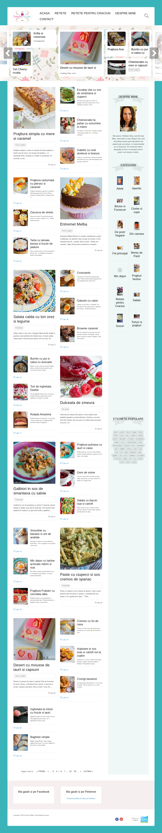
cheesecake (122, 439)
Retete (60, 13)
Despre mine (125, 13)
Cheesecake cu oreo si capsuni (138, 63)
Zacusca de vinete (41, 212)
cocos (123, 442)
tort (130, 459)
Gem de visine (86, 472)
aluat (115, 432)
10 (70, 771)
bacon (128, 432)
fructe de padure (117, 445)
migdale (122, 449)
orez (116, 452)
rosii (125, 455)
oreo (140, 449)
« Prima (41, 771)
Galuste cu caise (87, 300)
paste (139, 452)
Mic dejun (120, 276)
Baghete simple (40, 737)
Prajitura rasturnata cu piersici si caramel (42, 184)
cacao (121, 435)
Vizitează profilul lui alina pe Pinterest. (81, 798)
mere (116, 449)
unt (135, 459)
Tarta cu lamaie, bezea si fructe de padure (41, 244)
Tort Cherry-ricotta (20, 71)
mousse (129, 449)
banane (135, 432)
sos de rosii (117, 459)
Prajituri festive (136, 277)
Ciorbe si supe (136, 210)
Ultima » (88, 771)
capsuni (133, 435)
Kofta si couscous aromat (39, 37)
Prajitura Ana (116, 49)
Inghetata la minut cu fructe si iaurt (41, 710)
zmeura (134, 462)
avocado (121, 432)
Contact (47, 19)
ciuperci (116, 442)
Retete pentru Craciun (90, 13)
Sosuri (120, 326)
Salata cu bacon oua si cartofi (87, 502)
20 (75, 771)
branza (116, 435)
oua (121, 452)
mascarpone (140, 445)
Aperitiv (136, 188)
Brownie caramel (87, 328)
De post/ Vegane (120, 233)
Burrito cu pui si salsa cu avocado (139, 53)
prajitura (115, 455)
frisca (140, 442)
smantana (132, 455)
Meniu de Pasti (136, 254)
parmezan (133, 452)
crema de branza (131, 442)
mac (133, 445)
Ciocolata (130, 439)
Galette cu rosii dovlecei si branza (88, 151)
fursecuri (127, 445)
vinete (122, 462)
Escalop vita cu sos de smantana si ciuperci (89, 93)
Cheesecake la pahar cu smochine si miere (89, 123)
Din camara (65, 409)
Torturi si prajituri (134, 70)
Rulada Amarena (40, 414)
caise (127, 435)
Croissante (83, 272)
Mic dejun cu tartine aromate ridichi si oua (42, 564)
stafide (125, 459)
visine (128, 462)
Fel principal (18, 328)
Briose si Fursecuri (120, 208)
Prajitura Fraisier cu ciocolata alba (42, 592)
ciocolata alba (139, 439)
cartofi (115, 439)
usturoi (140, 459)
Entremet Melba (73, 224)
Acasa (45, 13)
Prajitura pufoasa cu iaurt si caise (89, 446)
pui (121, 455)
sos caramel (140, 455)
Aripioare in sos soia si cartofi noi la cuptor (89, 652)
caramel (140, 435)
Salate (137, 300)
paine (126, 452)
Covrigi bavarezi (87, 678)
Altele (119, 188)
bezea (140, 432)
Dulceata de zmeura (77, 402)
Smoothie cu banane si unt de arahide (40, 534)
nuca (135, 449)
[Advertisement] (128, 373)
